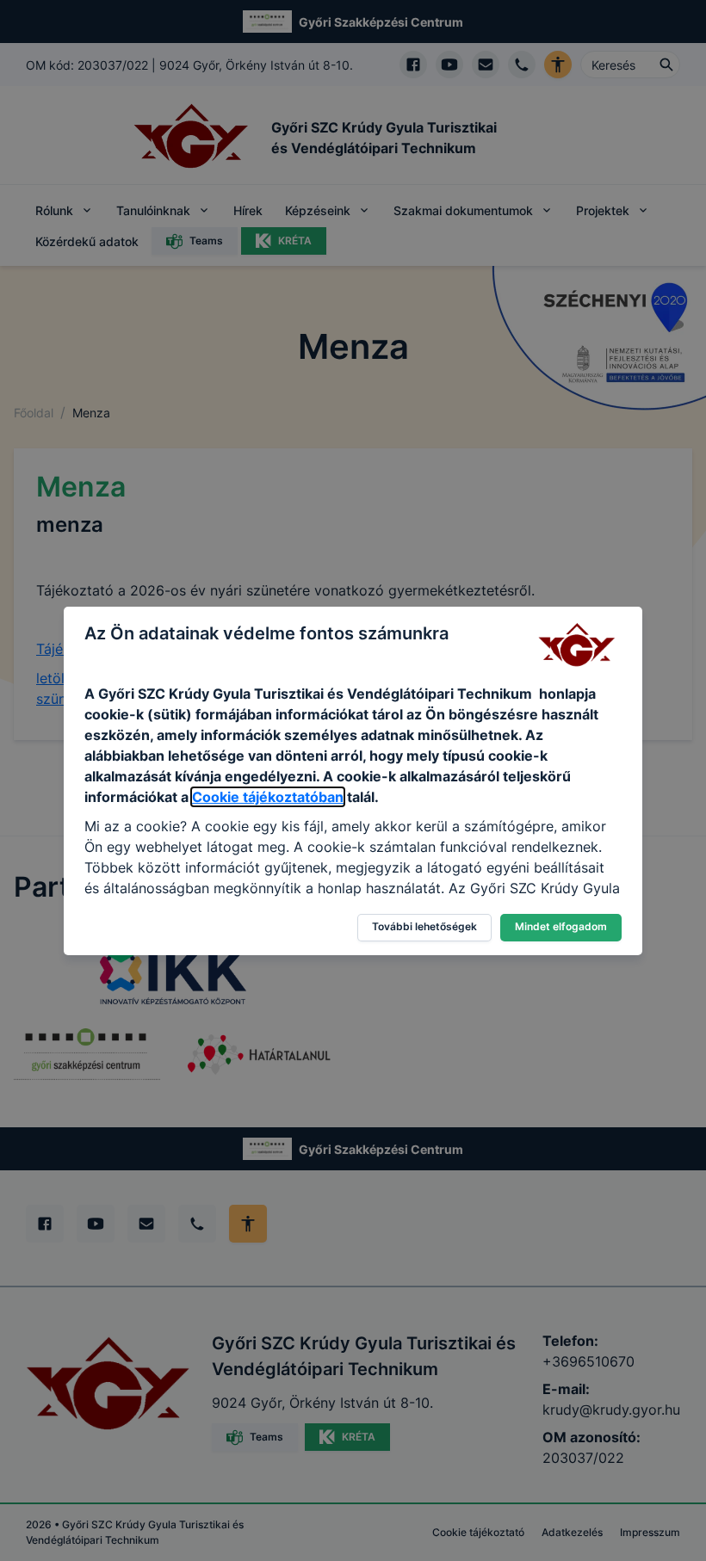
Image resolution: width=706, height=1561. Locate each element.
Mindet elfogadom (561, 926)
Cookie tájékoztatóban (268, 796)
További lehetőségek (424, 926)
